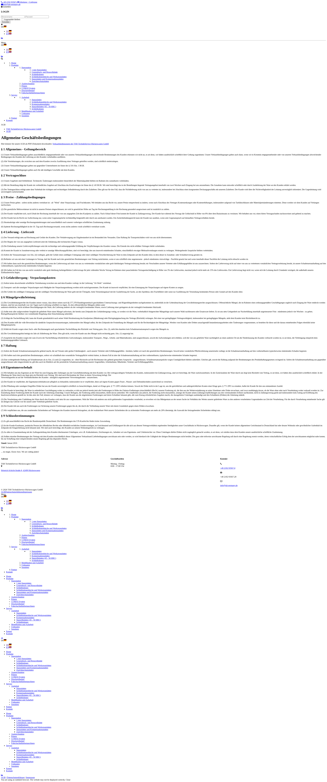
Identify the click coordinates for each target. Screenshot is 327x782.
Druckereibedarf (17, 604)
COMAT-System (18, 601)
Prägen (14, 599)
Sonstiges (15, 629)
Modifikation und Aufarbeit (22, 624)
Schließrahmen (22, 588)
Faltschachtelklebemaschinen (23, 606)
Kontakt (9, 634)
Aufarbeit (15, 611)
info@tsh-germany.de (11, 4)
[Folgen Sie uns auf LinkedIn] (2, 38)
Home (8, 576)
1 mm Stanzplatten (23, 583)
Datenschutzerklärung (14, 492)
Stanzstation (16, 581)
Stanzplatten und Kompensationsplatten (32, 592)
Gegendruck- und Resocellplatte (29, 585)
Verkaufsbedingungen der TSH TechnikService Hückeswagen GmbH (80, 144)
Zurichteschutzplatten (25, 595)
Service (9, 608)
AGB (3, 492)
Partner (9, 631)
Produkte (9, 579)
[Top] (2, 638)
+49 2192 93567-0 (10, 2)
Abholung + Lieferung (28, 2)
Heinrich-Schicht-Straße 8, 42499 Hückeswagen (20, 470)
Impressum (27, 492)
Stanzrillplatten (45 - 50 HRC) (28, 620)
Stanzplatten (21, 613)
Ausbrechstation (17, 597)
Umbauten (15, 627)
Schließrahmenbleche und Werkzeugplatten (33, 590)
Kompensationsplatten (25, 618)
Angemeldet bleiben (12, 19)
